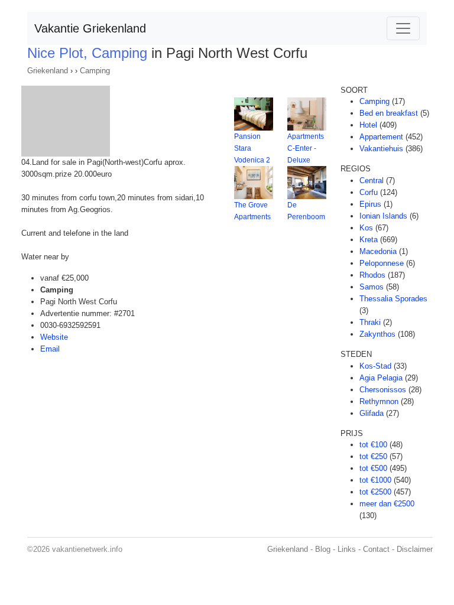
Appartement (381, 136)
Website (54, 337)
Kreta (368, 239)
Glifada (371, 413)
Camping (95, 70)
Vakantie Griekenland (90, 28)
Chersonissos (382, 389)
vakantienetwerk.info (87, 549)
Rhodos (372, 275)
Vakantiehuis (381, 148)
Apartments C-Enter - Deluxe (305, 148)
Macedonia (378, 251)
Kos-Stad (375, 366)
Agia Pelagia (381, 377)
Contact (376, 549)
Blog (322, 549)
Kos (366, 227)
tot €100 (373, 444)
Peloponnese (381, 263)
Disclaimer (415, 549)
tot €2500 (375, 491)
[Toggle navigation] (403, 28)
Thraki (370, 322)
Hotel (368, 125)
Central (371, 180)
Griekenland (47, 70)
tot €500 (373, 468)
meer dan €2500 (386, 503)
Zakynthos (377, 334)
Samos (371, 286)
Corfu (368, 192)
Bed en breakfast (388, 113)
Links (347, 549)
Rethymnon (378, 401)
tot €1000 (375, 480)
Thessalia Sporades (393, 298)
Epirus (370, 204)
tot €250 (373, 456)
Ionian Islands (383, 216)
